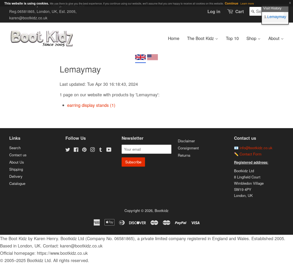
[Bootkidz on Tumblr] (100, 150)
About (274, 38)
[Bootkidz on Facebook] (76, 150)
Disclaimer (186, 140)
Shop (252, 38)
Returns (184, 155)
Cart (239, 11)
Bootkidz (162, 210)
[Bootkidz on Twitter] (67, 150)
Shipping (16, 169)
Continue (231, 3)
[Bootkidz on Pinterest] (84, 150)
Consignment (188, 147)
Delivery (16, 176)
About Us (16, 162)
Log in (213, 11)
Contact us (18, 154)
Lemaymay (276, 17)
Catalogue (17, 183)
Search (15, 147)
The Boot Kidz (201, 38)
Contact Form (250, 154)
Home (173, 38)
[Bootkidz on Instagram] (92, 150)
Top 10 (232, 38)
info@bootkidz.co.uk (256, 147)
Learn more (247, 3)
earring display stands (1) (91, 105)
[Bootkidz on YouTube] (108, 150)
